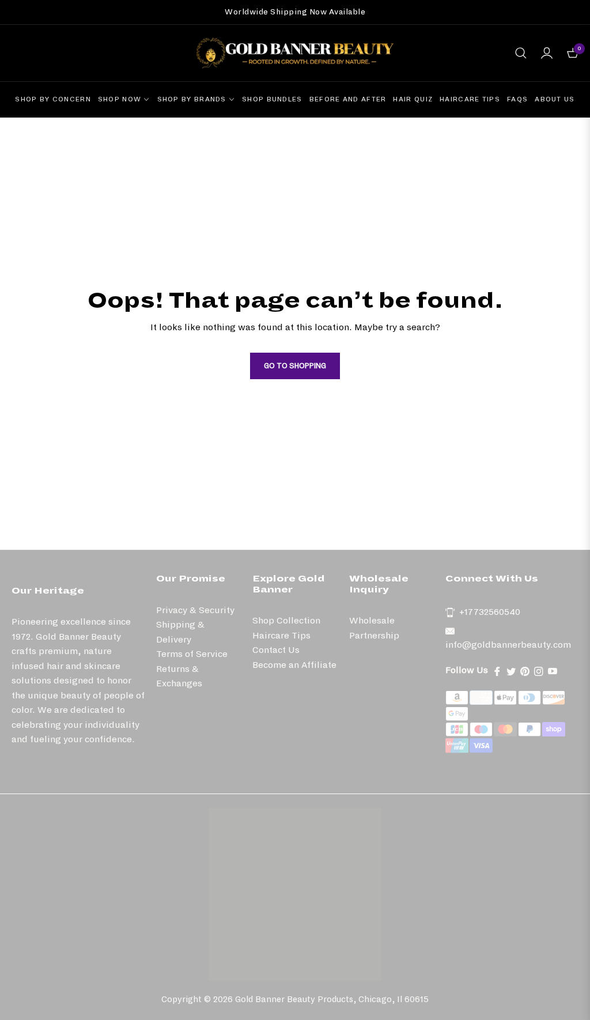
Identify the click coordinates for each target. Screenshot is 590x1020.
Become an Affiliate (294, 665)
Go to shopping (295, 366)
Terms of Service (192, 654)
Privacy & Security (195, 610)
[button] (521, 53)
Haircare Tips (281, 635)
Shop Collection (286, 620)
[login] (547, 53)
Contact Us (276, 650)
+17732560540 (489, 612)
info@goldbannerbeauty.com (508, 644)
